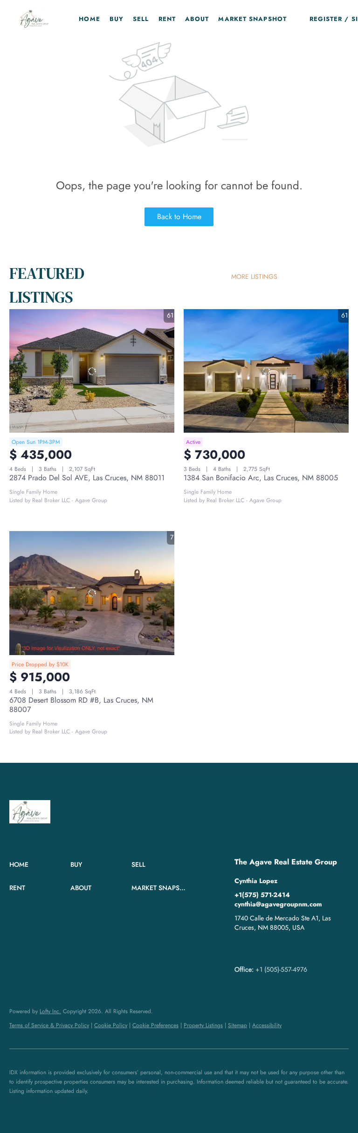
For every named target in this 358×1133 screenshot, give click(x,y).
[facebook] (241, 948)
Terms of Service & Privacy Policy (49, 1025)
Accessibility (267, 1025)
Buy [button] (117, 18)
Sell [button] (141, 18)
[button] (34, 18)
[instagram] (279, 948)
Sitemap (237, 1025)
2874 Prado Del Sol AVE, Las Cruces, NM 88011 (87, 477)
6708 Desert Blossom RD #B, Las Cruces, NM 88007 (81, 705)
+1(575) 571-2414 (262, 894)
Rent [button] (167, 18)
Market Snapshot (252, 18)
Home (89, 18)
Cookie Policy (110, 1025)
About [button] (197, 18)
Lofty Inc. (50, 1011)
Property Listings (203, 1025)
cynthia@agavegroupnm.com (278, 904)
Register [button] (326, 18)
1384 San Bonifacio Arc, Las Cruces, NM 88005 (261, 477)
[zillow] (260, 948)
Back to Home (179, 216)
